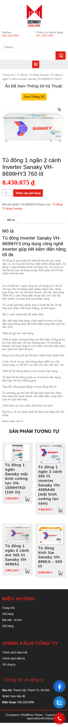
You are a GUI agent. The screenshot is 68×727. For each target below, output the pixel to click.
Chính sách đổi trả (13, 658)
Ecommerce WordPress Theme (24, 714)
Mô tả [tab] (11, 219)
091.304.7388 (44, 35)
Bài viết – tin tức (12, 619)
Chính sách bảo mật (14, 652)
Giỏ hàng (7, 613)
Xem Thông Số (34, 96)
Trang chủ (8, 74)
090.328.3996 (10, 35)
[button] (59, 109)
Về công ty (8, 664)
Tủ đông (22, 74)
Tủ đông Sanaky (39, 74)
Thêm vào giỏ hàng (28, 193)
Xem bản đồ (17, 696)
